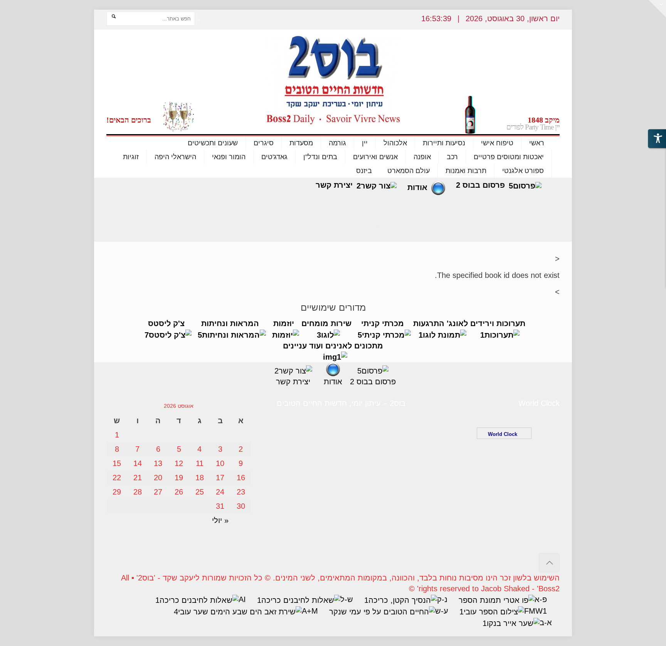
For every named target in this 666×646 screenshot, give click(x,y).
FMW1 (535, 611)
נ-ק (442, 599)
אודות (417, 187)
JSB (325, 224)
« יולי (220, 520)
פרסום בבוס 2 (480, 185)
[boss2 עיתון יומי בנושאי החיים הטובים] (333, 80)
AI (242, 599)
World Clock (504, 434)
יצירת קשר (334, 185)
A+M (310, 611)
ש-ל (346, 599)
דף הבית (367, 224)
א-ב (546, 622)
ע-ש (441, 611)
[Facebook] (199, 20)
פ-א (291, 224)
